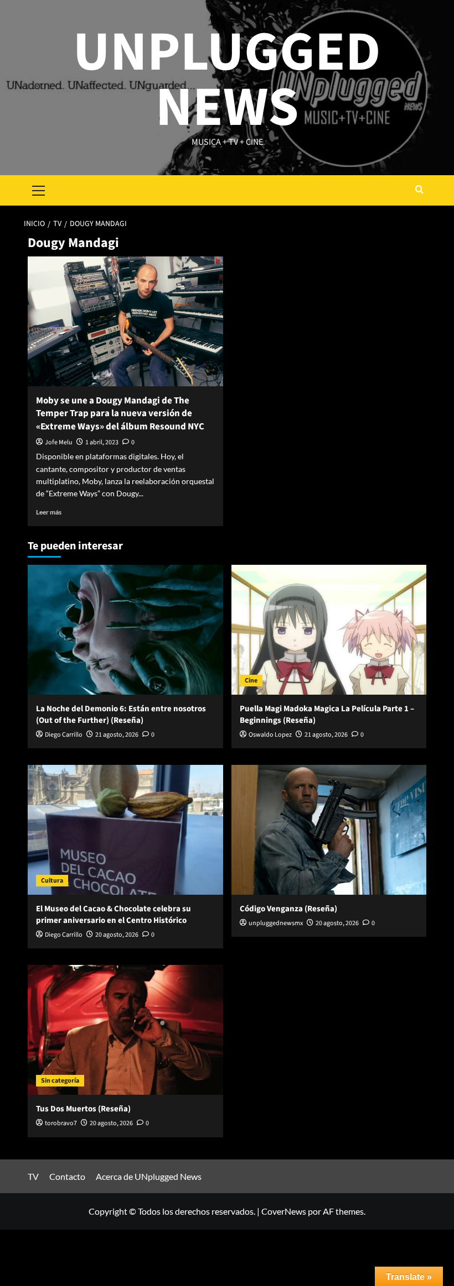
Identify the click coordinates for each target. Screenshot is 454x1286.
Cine (251, 680)
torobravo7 (61, 1123)
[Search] (419, 190)
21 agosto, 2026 (116, 734)
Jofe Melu (59, 442)
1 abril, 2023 (101, 442)
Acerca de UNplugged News (149, 1176)
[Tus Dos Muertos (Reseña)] (125, 1030)
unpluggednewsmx (276, 923)
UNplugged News (227, 80)
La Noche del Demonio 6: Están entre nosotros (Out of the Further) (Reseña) (121, 714)
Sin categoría (60, 1080)
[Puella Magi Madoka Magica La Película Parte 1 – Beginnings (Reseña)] (329, 630)
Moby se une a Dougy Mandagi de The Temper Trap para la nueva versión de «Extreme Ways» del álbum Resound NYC (120, 414)
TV (33, 1176)
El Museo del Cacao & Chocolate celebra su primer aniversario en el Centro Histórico (113, 914)
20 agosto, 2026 (116, 934)
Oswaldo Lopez (270, 734)
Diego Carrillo (63, 734)
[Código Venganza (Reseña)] (329, 830)
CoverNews (283, 1211)
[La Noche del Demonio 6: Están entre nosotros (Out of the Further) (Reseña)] (125, 630)
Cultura (52, 880)
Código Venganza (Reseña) (288, 909)
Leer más (48, 512)
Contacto (67, 1176)
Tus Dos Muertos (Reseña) (83, 1109)
